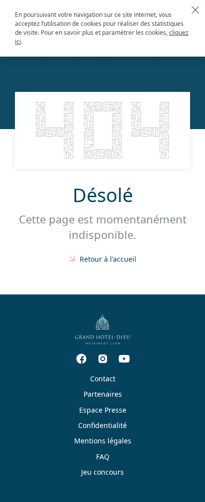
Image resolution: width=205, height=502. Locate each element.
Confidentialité (102, 425)
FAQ (102, 456)
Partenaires (103, 394)
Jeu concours (102, 472)
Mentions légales (102, 440)
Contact (102, 378)
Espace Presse (102, 410)
